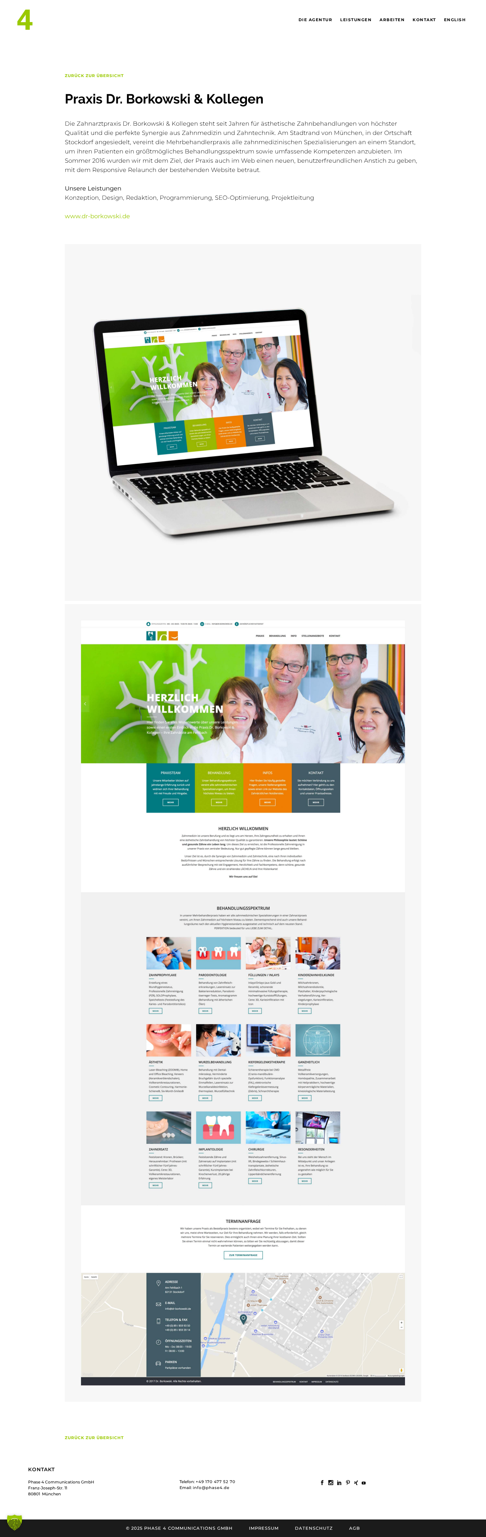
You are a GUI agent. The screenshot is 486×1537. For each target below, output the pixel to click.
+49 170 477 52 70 (215, 1481)
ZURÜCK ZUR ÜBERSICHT (94, 75)
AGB (354, 1528)
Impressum (264, 1528)
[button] (14, 1522)
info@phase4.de (211, 1487)
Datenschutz (314, 1528)
